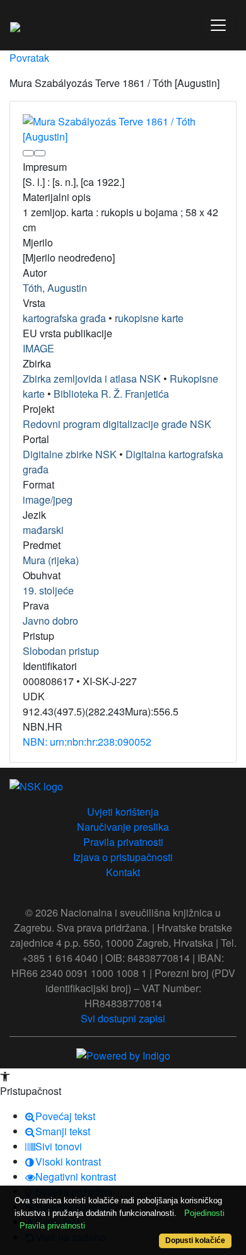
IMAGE (38, 348)
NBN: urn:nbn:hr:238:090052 (87, 741)
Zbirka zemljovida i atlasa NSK (92, 378)
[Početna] (15, 25)
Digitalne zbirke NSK (70, 454)
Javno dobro (50, 620)
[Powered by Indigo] (123, 1054)
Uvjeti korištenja (123, 811)
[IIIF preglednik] (28, 153)
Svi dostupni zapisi (123, 1018)
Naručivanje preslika (123, 826)
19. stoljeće (48, 590)
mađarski (43, 530)
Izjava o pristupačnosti (123, 857)
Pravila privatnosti (123, 842)
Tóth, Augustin (55, 287)
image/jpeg (48, 499)
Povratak (29, 57)
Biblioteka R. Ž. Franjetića (111, 393)
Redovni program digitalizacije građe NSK (117, 424)
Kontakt (123, 872)
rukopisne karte (149, 318)
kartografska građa (64, 318)
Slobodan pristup (61, 651)
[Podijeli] (39, 153)
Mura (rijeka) (51, 560)
